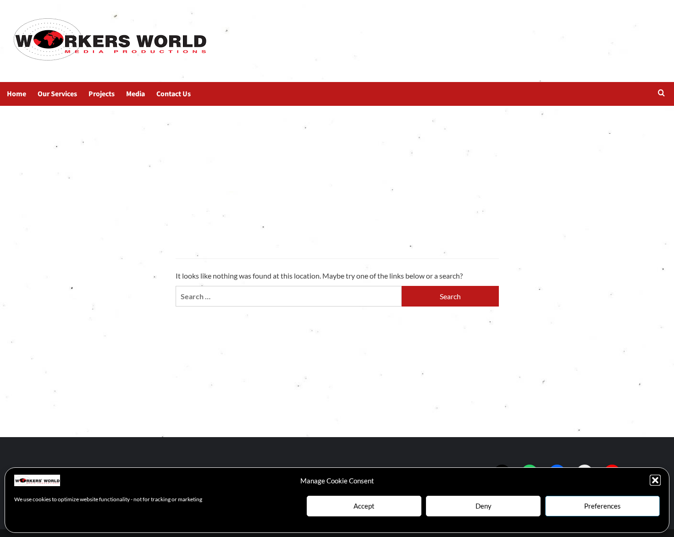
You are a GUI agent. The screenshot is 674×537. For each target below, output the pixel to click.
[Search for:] (289, 296)
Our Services (57, 94)
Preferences (602, 506)
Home (16, 94)
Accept (364, 506)
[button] (655, 480)
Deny (483, 506)
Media (135, 94)
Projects (101, 94)
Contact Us (173, 94)
